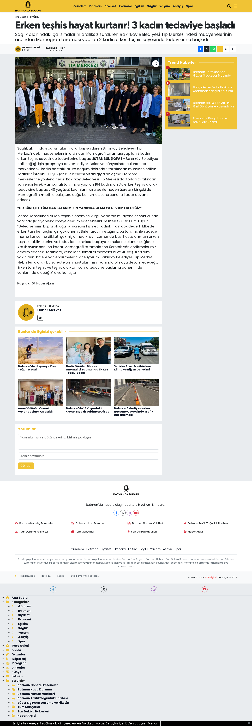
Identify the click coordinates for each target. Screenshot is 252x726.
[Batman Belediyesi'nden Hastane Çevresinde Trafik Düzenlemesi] (136, 392)
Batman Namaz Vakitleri (147, 523)
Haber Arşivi (195, 531)
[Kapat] (250, 723)
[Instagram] (129, 513)
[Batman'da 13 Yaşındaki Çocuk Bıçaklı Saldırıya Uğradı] (88, 392)
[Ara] (229, 6)
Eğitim (139, 6)
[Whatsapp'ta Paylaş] (213, 49)
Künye (60, 576)
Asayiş (178, 6)
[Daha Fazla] (220, 49)
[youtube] (205, 589)
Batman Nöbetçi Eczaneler (36, 523)
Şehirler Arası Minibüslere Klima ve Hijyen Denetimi (132, 367)
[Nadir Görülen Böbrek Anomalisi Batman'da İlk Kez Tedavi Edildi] (88, 350)
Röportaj (19, 659)
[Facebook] (116, 513)
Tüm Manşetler (84, 531)
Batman (95, 6)
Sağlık (152, 6)
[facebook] (53, 589)
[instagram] (154, 589)
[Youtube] (136, 513)
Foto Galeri (20, 646)
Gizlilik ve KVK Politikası (85, 576)
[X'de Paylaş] (206, 49)
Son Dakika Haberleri (144, 531)
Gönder (26, 466)
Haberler (20, 17)
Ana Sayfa (20, 598)
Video (16, 650)
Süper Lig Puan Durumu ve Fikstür (43, 703)
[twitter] (104, 589)
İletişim (46, 576)
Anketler (18, 668)
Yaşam (164, 6)
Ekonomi (125, 6)
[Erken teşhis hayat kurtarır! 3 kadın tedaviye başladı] (88, 100)
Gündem (79, 6)
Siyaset (110, 6)
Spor (189, 6)
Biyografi (19, 663)
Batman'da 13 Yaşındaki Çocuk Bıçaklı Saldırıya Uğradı (88, 410)
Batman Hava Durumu (90, 523)
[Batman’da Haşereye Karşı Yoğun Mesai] (40, 350)
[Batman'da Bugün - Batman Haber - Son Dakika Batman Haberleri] (28, 6)
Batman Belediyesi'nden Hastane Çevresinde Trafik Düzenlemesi (133, 411)
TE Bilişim (210, 577)
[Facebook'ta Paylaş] (200, 49)
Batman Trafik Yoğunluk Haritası (208, 523)
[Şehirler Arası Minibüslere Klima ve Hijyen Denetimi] (136, 350)
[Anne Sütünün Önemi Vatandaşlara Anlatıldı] (40, 392)
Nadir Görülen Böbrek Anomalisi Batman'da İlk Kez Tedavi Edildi (87, 369)
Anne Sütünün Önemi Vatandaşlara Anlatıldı (35, 410)
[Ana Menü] (235, 6)
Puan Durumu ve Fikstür (33, 531)
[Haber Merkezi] (26, 312)
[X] (123, 513)
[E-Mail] (40, 318)
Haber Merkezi (50, 310)
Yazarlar (19, 654)
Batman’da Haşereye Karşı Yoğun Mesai (37, 367)
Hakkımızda (27, 576)
